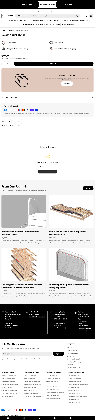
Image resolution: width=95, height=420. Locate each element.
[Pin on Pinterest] (20, 121)
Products (11, 30)
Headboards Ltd (16, 415)
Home (3, 30)
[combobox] (47, 16)
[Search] (77, 16)
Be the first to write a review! (47, 172)
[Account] (86, 16)
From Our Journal (13, 186)
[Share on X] (15, 121)
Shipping (11, 58)
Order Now (67, 83)
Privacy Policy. (38, 359)
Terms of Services (26, 359)
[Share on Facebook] (9, 121)
